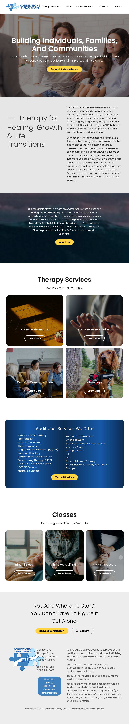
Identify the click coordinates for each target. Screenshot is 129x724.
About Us (64, 242)
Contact (118, 6)
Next (121, 557)
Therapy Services (51, 6)
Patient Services (84, 6)
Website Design (78, 708)
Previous (8, 557)
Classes (103, 6)
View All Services (64, 477)
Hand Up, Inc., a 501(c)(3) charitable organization (49, 686)
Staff (68, 6)
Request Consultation (51, 630)
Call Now (84, 630)
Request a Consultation (64, 69)
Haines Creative (96, 708)
